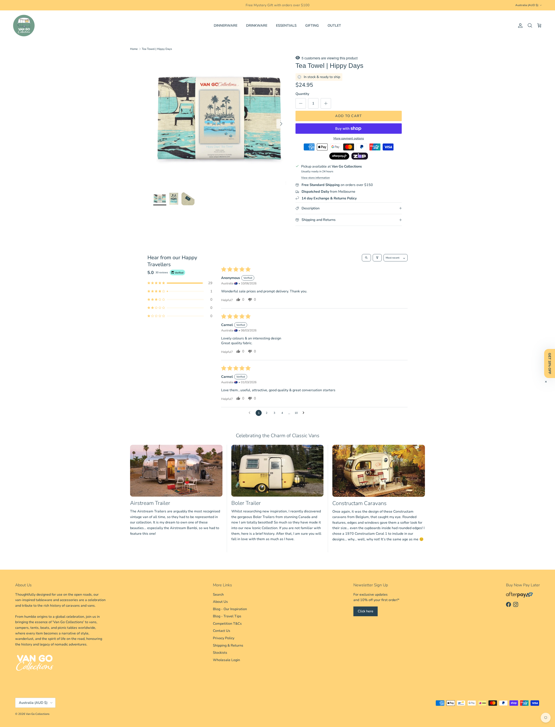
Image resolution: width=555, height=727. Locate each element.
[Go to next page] (304, 413)
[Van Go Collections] (24, 25)
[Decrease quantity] (300, 103)
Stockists (220, 652)
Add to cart (348, 116)
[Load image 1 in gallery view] (219, 121)
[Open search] (366, 257)
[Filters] (377, 257)
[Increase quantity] (326, 103)
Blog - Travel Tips (227, 616)
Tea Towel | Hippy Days (157, 49)
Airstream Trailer (150, 503)
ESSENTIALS (286, 25)
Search (218, 594)
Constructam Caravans (359, 503)
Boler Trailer (246, 503)
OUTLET (334, 25)
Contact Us (221, 630)
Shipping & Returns (228, 645)
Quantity (302, 93)
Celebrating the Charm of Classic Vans (277, 435)
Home (134, 49)
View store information (315, 178)
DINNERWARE (225, 25)
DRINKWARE (256, 25)
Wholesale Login (226, 660)
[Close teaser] (546, 381)
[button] (179, 283)
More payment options (348, 138)
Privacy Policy (223, 638)
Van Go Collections (37, 714)
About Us (220, 601)
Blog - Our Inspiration (230, 609)
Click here (365, 611)
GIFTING (312, 25)
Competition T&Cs (227, 623)
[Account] (519, 25)
